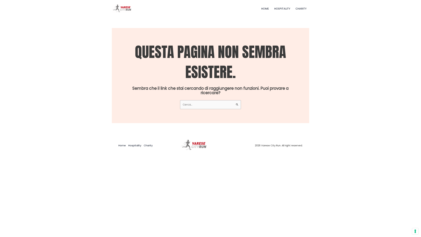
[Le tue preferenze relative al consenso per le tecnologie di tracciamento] (415, 231)
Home (265, 9)
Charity (301, 9)
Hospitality (282, 9)
